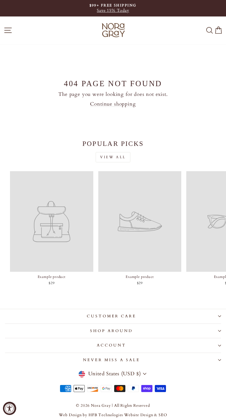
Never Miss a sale (111, 360)
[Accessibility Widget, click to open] (9, 408)
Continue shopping (113, 104)
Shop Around (111, 331)
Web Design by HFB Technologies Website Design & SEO (113, 415)
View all (113, 157)
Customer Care (112, 316)
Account (111, 345)
